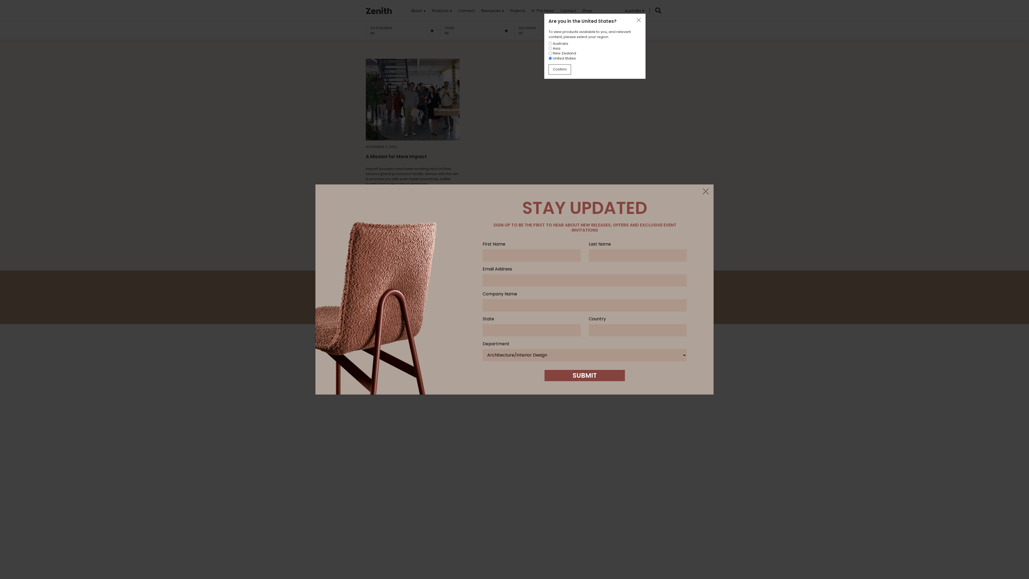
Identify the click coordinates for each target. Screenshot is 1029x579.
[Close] (706, 191)
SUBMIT (585, 375)
